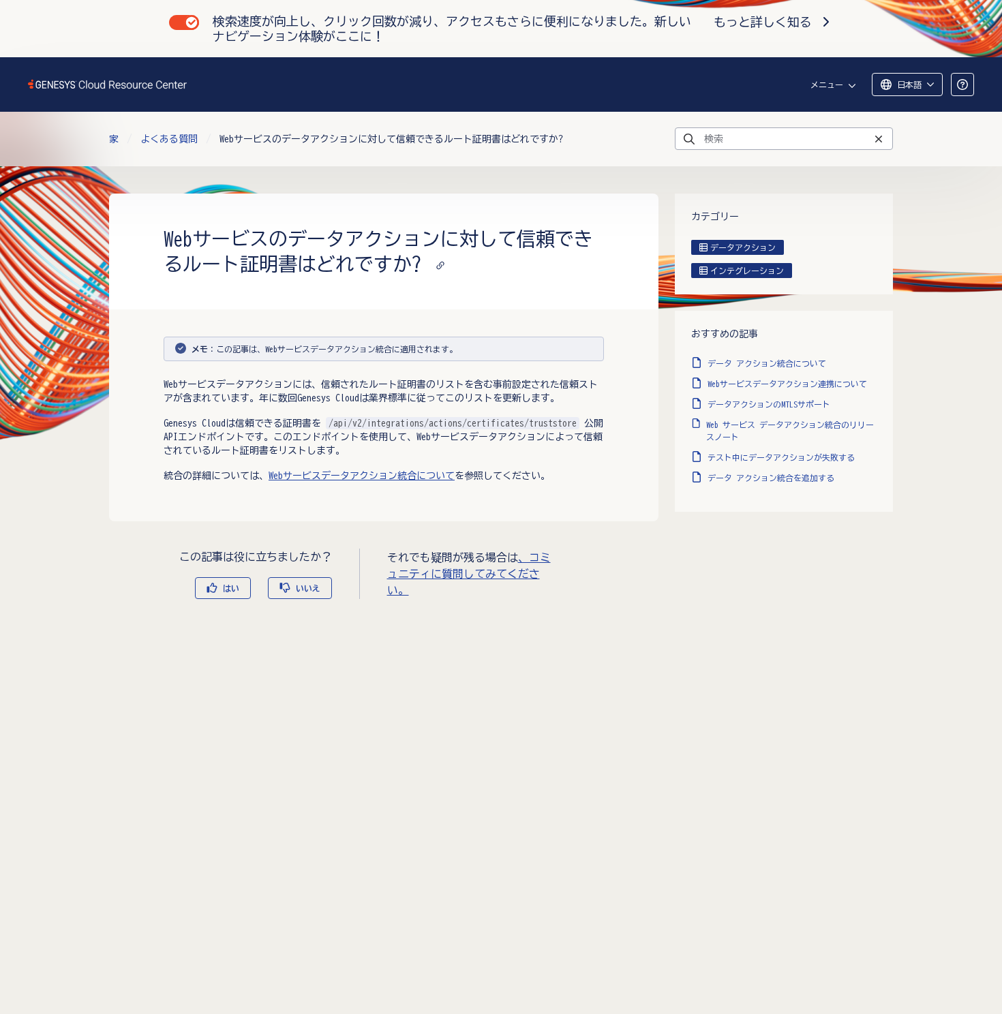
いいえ (308, 588)
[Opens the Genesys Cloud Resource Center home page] (108, 84)
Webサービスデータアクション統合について (362, 475)
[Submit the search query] (689, 139)
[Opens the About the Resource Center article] (962, 84)
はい (231, 588)
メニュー (826, 84)
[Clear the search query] (878, 138)
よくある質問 (169, 139)
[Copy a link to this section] (440, 264)
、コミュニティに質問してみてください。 (469, 574)
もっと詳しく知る (763, 22)
